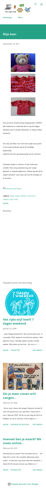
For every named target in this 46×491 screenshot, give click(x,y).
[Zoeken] (35, 4)
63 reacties (16, 470)
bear (12, 196)
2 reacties (15, 350)
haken (6, 199)
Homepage (7, 17)
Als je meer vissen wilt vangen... (19, 396)
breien (23, 196)
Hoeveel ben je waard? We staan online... (22, 441)
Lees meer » (38, 350)
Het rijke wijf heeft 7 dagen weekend (18, 321)
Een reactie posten (20, 424)
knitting (14, 199)
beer (17, 196)
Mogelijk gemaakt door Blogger (24, 484)
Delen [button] (5, 203)
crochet (32, 196)
